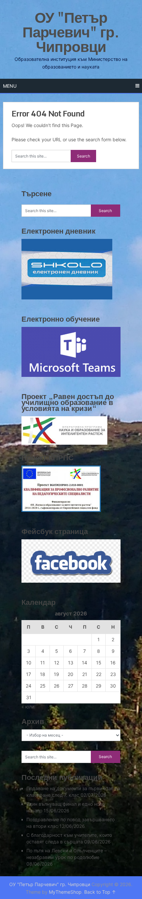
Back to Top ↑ (100, 892)
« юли (27, 706)
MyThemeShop (65, 892)
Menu (10, 86)
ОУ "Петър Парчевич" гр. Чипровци (70, 31)
